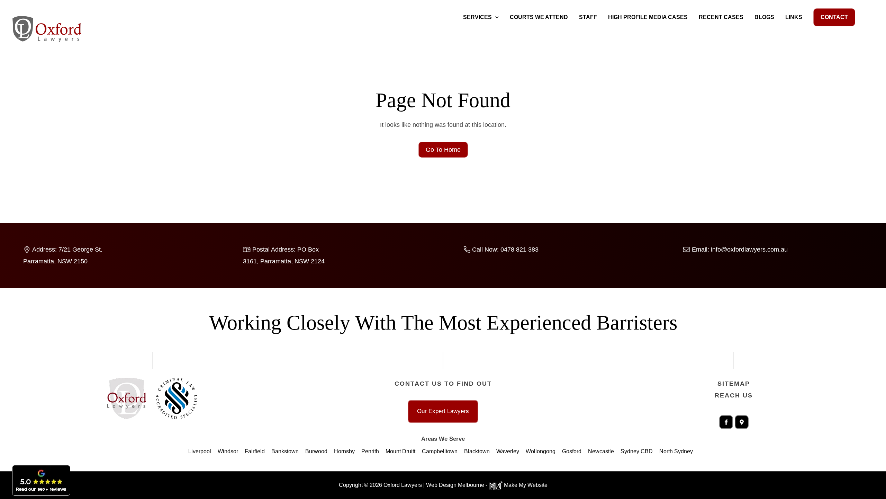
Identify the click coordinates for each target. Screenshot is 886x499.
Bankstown (285, 451)
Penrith (370, 451)
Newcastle (601, 451)
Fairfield (255, 451)
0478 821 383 (519, 249)
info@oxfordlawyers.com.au (749, 249)
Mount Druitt (400, 451)
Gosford (571, 451)
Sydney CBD (637, 451)
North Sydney (676, 451)
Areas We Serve (443, 439)
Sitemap (733, 383)
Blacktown (477, 451)
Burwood (316, 451)
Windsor (228, 451)
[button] (495, 17)
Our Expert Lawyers (443, 411)
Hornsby (344, 451)
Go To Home (443, 149)
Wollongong (540, 451)
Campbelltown (440, 451)
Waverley (507, 451)
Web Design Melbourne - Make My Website (487, 485)
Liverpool (199, 451)
